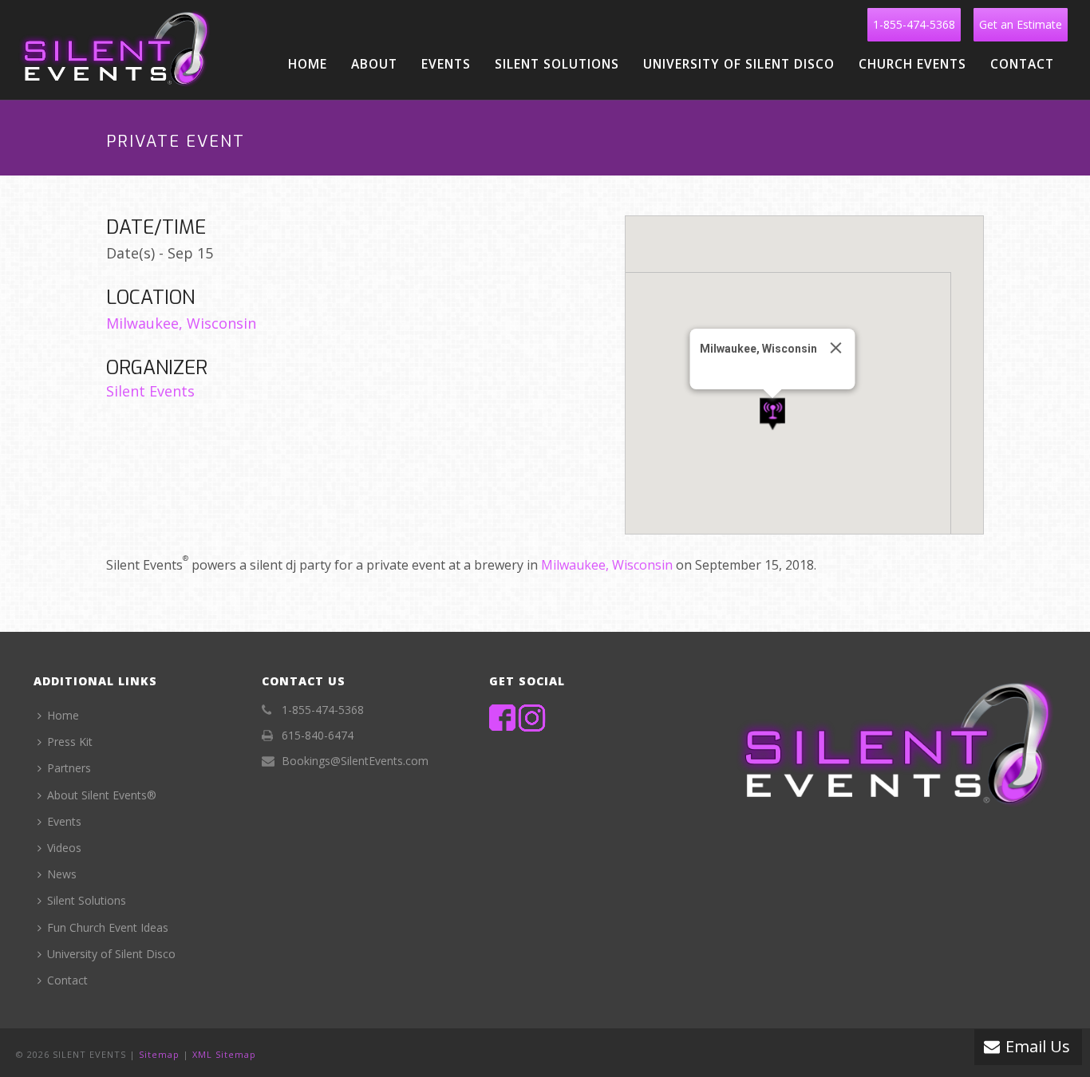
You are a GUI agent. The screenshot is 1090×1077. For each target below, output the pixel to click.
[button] (772, 414)
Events (446, 64)
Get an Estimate (1020, 24)
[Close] (836, 348)
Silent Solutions (557, 64)
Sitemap (159, 1054)
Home (307, 64)
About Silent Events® (101, 795)
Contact (1022, 64)
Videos (64, 847)
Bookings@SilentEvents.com (355, 761)
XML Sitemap (224, 1054)
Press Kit (70, 741)
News (62, 874)
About (374, 64)
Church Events (912, 64)
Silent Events (150, 390)
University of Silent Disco (739, 64)
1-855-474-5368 (914, 24)
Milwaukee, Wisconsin (181, 323)
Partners (69, 767)
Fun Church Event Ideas (107, 927)
